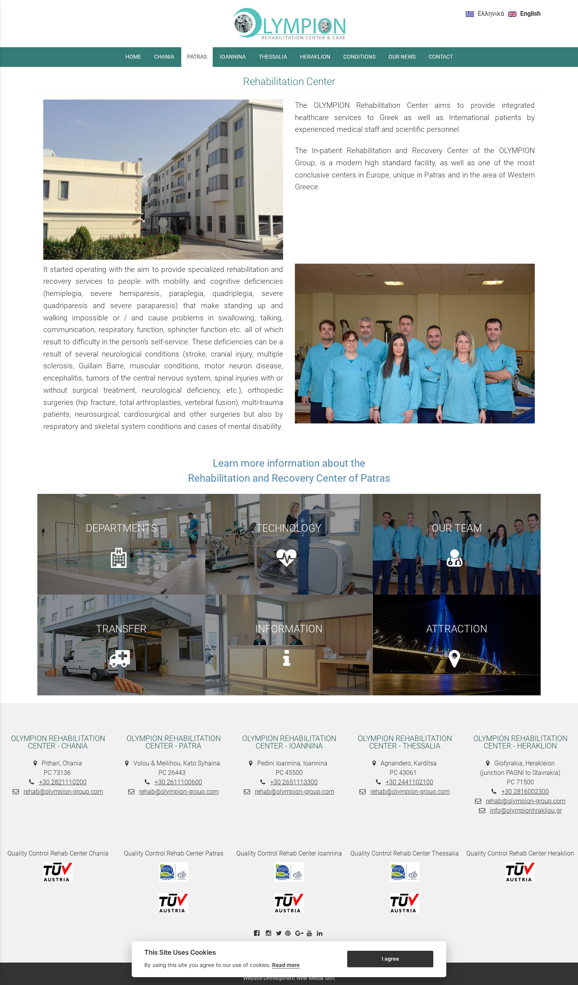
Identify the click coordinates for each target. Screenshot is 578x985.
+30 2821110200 (63, 782)
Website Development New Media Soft (289, 978)
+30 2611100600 (178, 782)
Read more (286, 965)
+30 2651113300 (294, 782)
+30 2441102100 (409, 782)
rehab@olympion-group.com (63, 791)
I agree (390, 958)
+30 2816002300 (525, 791)
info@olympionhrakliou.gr (526, 810)
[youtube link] (310, 933)
